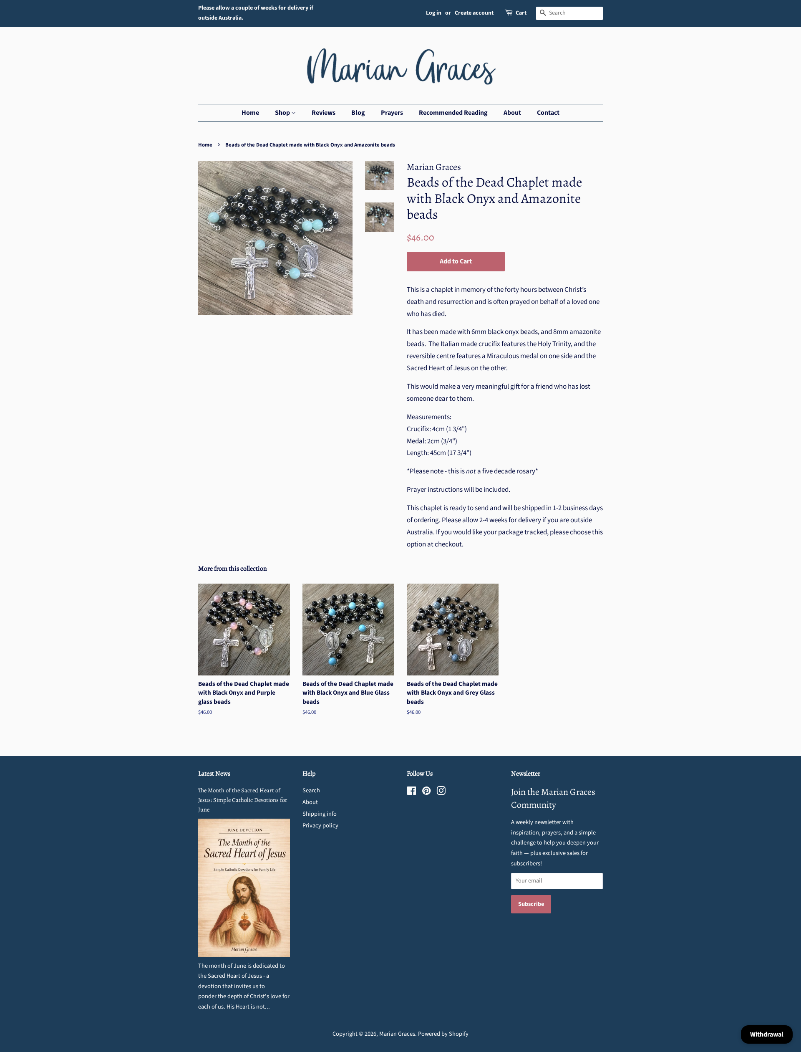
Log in (433, 13)
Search (311, 790)
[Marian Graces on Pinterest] (426, 792)
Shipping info (319, 813)
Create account (474, 13)
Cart (521, 13)
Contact (548, 112)
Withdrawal (766, 1034)
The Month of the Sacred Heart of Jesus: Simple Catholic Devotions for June (242, 800)
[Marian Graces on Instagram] (441, 792)
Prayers (392, 112)
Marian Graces (397, 1033)
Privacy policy (320, 825)
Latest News (214, 773)
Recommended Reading (453, 112)
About (512, 112)
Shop (283, 112)
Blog (358, 112)
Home (250, 112)
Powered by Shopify (443, 1033)
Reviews (323, 112)
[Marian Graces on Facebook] (411, 792)
